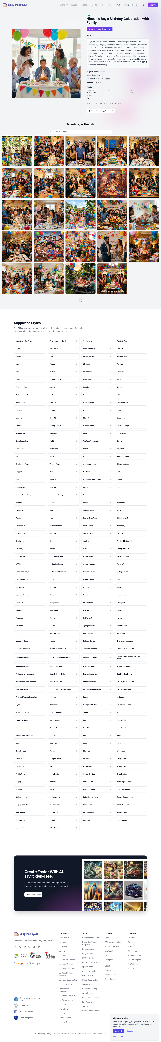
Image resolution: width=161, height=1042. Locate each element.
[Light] (136, 5)
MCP (118, 5)
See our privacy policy (121, 1036)
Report (107, 79)
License (89, 103)
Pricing (126, 5)
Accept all (118, 1031)
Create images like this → (99, 29)
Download (109, 111)
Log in (143, 5)
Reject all (130, 1031)
